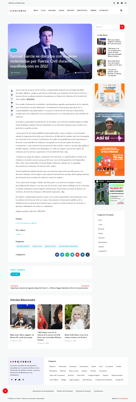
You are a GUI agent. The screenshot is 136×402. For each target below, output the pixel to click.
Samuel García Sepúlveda (68, 246)
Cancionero (103, 371)
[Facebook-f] (114, 3)
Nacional (52, 10)
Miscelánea (53, 371)
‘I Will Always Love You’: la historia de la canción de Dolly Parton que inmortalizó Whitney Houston (115, 52)
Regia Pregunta (74, 380)
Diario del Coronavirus (57, 375)
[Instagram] (125, 3)
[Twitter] (118, 3)
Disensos (71, 375)
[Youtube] (121, 3)
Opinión (93, 10)
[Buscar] (122, 27)
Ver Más (15, 274)
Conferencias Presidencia (103, 380)
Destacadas (62, 366)
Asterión (93, 371)
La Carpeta (109, 366)
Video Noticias (87, 380)
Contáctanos (98, 391)
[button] (121, 10)
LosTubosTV (103, 10)
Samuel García (50, 246)
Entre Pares (81, 375)
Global (61, 10)
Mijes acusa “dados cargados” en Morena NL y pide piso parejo (114, 42)
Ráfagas (63, 380)
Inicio (36, 10)
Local (43, 10)
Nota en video (74, 371)
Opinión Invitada (116, 375)
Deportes (70, 10)
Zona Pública (54, 380)
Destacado (73, 366)
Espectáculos (82, 10)
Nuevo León (37, 246)
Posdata (118, 366)
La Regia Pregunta (94, 375)
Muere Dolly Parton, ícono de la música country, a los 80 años (115, 63)
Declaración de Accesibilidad (43, 391)
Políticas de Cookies (83, 391)
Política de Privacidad (65, 391)
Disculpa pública (23, 246)
